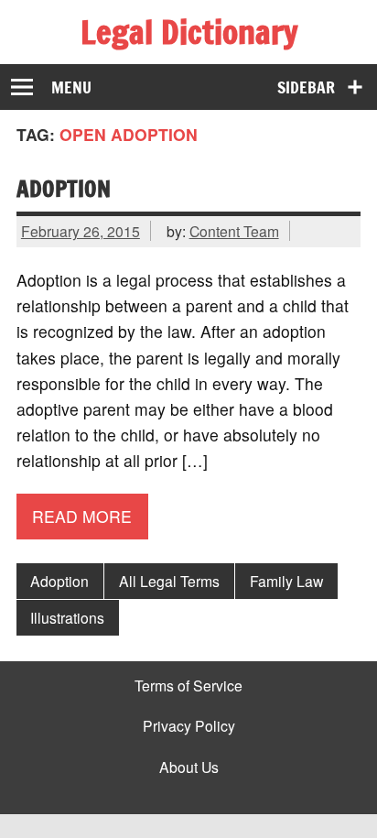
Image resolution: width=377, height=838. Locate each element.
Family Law (286, 581)
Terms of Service (188, 686)
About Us (189, 767)
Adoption (63, 188)
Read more (82, 516)
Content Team (234, 231)
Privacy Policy (189, 726)
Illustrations (67, 617)
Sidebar (306, 87)
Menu (71, 87)
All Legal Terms (169, 581)
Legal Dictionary (189, 32)
